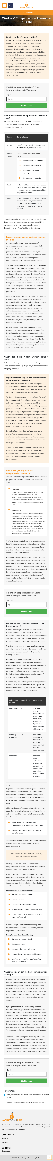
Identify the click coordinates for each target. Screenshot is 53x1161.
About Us (5, 1138)
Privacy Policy (36, 1158)
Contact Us (6, 1151)
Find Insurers (26, 106)
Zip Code (10, 95)
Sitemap (5, 1142)
